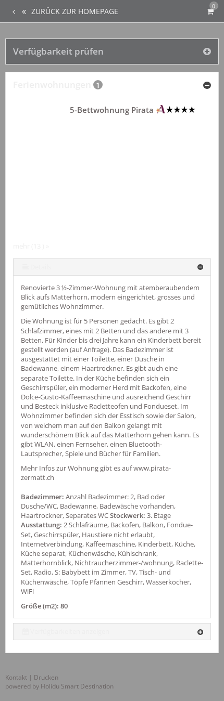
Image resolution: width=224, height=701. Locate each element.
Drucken (46, 677)
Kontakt (16, 677)
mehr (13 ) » (31, 246)
